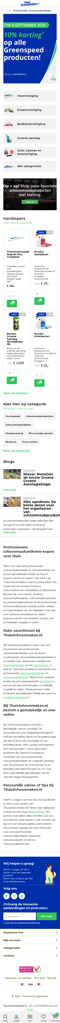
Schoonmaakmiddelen (18, 424)
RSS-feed (39, 977)
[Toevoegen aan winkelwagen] (12, 303)
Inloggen (16, 1021)
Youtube (22, 896)
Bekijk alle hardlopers (15, 392)
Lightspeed (42, 996)
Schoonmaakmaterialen (40, 416)
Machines (11, 441)
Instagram (14, 896)
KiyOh (30, 1009)
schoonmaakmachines (16, 677)
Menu (30, 1021)
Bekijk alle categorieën (16, 450)
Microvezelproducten (41, 433)
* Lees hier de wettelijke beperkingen (21, 922)
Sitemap (51, 977)
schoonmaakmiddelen (32, 673)
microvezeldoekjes (14, 665)
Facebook (6, 896)
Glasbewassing (14, 433)
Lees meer (9, 489)
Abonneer (47, 916)
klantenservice (36, 811)
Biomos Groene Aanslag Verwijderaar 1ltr (15, 339)
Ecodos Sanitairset (41, 253)
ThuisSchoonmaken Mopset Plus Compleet (19, 254)
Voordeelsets (13, 416)
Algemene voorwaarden (18, 977)
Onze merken (30, 441)
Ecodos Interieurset (42, 335)
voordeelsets (47, 681)
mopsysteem (41, 665)
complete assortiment (16, 697)
